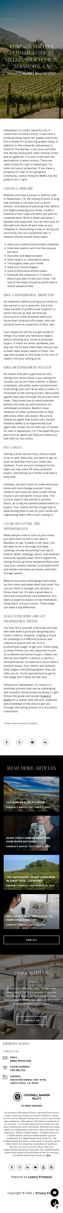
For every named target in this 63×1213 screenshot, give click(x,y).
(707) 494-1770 (17, 1070)
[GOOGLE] (51, 1167)
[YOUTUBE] (35, 1167)
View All (31, 939)
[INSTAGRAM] (20, 1167)
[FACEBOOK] (12, 1167)
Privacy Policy (45, 1193)
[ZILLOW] (43, 1167)
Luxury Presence (40, 1177)
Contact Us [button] (31, 1020)
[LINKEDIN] (27, 1167)
